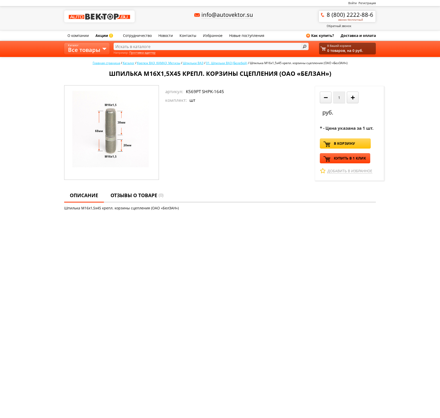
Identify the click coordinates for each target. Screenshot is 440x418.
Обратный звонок (339, 26)
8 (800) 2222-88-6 (350, 16)
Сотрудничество (137, 35)
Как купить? (320, 35)
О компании (78, 35)
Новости (165, 35)
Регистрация (367, 3)
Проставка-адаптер (142, 52)
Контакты (188, 35)
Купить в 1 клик (350, 158)
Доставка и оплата (358, 35)
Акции (103, 35)
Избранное (213, 35)
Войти (352, 3)
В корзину (344, 143)
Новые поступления (246, 35)
